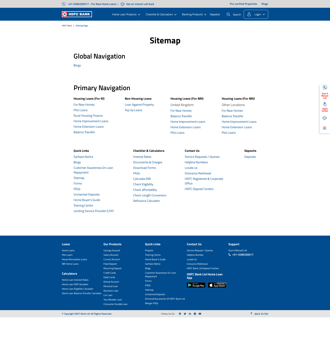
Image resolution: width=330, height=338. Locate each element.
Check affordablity (145, 189)
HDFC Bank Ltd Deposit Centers (203, 268)
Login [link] (258, 14)
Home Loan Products (124, 14)
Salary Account (110, 255)
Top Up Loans (133, 110)
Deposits (215, 14)
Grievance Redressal (198, 173)
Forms (78, 183)
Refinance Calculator (146, 200)
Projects (149, 250)
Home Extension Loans (89, 126)
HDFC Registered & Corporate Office (204, 181)
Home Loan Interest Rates (75, 280)
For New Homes (84, 104)
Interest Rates (142, 156)
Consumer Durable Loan (115, 304)
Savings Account (111, 250)
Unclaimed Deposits (87, 194)
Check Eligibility (143, 184)
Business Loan (110, 290)
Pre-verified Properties (243, 4)
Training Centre (83, 205)
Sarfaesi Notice (83, 156)
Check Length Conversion (149, 195)
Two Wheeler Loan (112, 299)
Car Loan (107, 295)
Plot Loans (80, 110)
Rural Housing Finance (88, 115)
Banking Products (192, 14)
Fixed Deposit (110, 264)
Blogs (265, 4)
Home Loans (68, 250)
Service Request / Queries (200, 250)
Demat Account (111, 281)
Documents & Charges (147, 162)
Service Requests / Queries (202, 156)
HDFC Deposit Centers (199, 189)
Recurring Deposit (112, 268)
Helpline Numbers (196, 162)
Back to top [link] (261, 314)
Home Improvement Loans (91, 121)
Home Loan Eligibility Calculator (77, 289)
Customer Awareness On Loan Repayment (93, 170)
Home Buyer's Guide (87, 200)
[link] (180, 314)
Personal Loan (110, 286)
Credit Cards (109, 272)
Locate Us (192, 259)
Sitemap (79, 178)
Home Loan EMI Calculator (75, 284)
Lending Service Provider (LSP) (94, 211)
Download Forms (144, 167)
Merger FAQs (151, 303)
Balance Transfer (84, 132)
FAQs (77, 189)
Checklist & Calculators (159, 14)
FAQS (148, 285)
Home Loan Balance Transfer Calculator (82, 293)
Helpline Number (195, 255)
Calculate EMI (142, 178)
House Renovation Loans (74, 259)
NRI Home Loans (70, 264)
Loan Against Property (139, 104)
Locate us (191, 167)
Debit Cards (109, 277)
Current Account (111, 259)
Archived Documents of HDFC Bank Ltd (165, 298)
